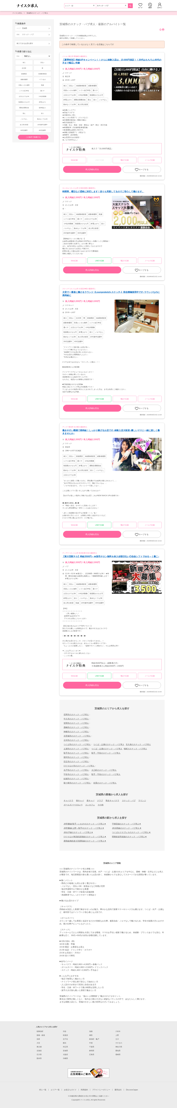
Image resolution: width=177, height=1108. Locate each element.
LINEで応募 (99, 261)
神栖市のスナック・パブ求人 (76, 732)
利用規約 (84, 1090)
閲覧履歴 (150, 5)
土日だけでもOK (24, 96)
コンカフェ (90, 805)
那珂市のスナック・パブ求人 (76, 757)
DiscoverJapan (132, 1090)
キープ (140, 5)
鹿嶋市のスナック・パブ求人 (76, 727)
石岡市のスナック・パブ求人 (76, 714)
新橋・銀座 (41, 1035)
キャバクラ (68, 800)
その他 (100, 805)
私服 (42, 85)
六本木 (117, 1031)
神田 (91, 1035)
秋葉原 (65, 1035)
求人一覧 (42, 1090)
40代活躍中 (42, 130)
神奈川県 (118, 1047)
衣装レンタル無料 (24, 85)
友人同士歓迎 (24, 124)
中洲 (91, 1043)
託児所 (24, 68)
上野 (117, 1035)
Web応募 (74, 160)
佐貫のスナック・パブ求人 (105, 783)
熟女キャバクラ (112, 800)
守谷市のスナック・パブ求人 (76, 774)
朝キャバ (80, 800)
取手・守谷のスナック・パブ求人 (105, 753)
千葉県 (91, 1047)
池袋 (91, 1031)
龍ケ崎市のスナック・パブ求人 (77, 783)
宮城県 (65, 1051)
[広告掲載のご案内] (88, 1073)
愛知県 (117, 1051)
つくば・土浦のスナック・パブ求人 (108, 744)
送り (42, 113)
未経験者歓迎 (42, 74)
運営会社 (118, 1090)
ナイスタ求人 (17, 13)
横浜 (64, 1043)
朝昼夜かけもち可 (24, 102)
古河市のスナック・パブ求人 (76, 740)
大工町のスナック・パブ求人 (104, 770)
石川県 (39, 1054)
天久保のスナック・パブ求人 (138, 744)
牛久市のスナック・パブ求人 (76, 719)
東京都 (39, 1047)
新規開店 (24, 74)
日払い (42, 62)
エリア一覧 (55, 1090)
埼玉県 (65, 1047)
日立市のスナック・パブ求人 (76, 761)
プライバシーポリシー (101, 1090)
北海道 (39, 1051)
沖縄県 (65, 1058)
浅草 (38, 1039)
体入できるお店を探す (25, 43)
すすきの (118, 1043)
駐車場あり (42, 107)
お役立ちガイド (70, 1090)
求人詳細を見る (92, 169)
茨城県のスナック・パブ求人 (37, 13)
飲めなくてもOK (42, 119)
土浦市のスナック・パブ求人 (76, 749)
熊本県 (39, 1058)
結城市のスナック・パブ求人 (76, 779)
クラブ (100, 800)
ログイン (159, 5)
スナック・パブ (129, 800)
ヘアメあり (42, 79)
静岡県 (91, 1051)
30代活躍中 (24, 130)
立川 (117, 1039)
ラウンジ (142, 800)
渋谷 (64, 1031)
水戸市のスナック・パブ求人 (76, 770)
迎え (24, 113)
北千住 (65, 1039)
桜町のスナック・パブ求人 (135, 749)
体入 (24, 62)
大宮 (38, 1043)
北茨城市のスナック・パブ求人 (77, 736)
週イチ (42, 91)
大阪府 (65, 1054)
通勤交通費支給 (24, 107)
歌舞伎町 (40, 1031)
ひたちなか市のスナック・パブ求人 (79, 766)
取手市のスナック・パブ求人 (76, 753)
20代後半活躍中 (42, 124)
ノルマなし (24, 119)
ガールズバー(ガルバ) (73, 805)
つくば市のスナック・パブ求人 (77, 744)
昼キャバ (90, 800)
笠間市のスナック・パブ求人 (76, 723)
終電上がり (42, 102)
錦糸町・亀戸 (94, 1039)
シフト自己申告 (24, 91)
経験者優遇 (24, 79)
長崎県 (117, 1054)
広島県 (91, 1054)
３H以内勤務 (42, 96)
